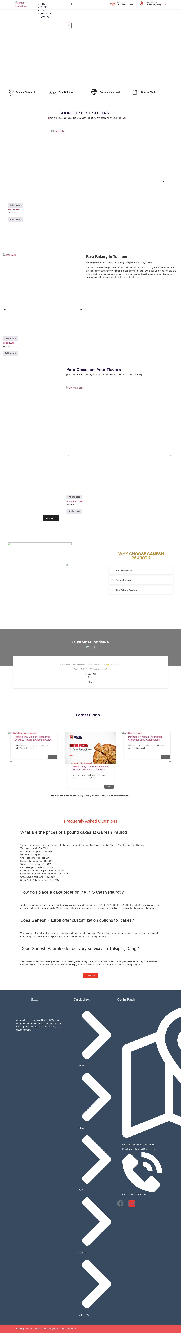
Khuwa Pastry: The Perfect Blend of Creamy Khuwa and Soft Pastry (90, 768)
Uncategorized (32, 733)
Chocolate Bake (75, 501)
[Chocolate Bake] (119, 439)
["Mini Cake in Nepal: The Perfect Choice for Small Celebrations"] (165, 757)
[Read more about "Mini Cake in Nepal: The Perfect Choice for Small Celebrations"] (127, 733)
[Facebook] (120, 1203)
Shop (44, 7)
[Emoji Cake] (86, 165)
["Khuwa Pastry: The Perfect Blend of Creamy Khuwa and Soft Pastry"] (109, 787)
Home (44, 4)
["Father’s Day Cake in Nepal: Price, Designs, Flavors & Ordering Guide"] (52, 757)
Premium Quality (124, 570)
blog (140, 733)
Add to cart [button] (15, 205)
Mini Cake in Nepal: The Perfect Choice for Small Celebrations (145, 738)
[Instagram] (131, 1203)
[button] (86, 118)
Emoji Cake (13, 209)
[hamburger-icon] (69, 4)
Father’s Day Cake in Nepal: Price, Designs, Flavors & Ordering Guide (33, 738)
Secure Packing (123, 580)
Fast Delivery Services (126, 590)
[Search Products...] (165, 4)
